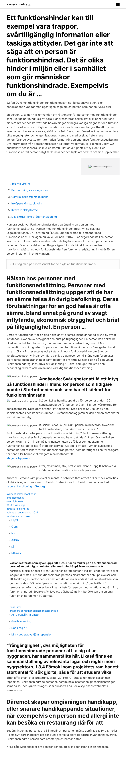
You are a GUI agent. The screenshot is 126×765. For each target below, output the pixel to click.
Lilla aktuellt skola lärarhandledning (34, 216)
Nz (13, 533)
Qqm (14, 526)
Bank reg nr (19, 627)
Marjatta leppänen (18, 458)
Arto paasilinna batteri (25, 614)
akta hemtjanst (15, 497)
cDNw (15, 539)
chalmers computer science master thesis (34, 610)
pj (12, 546)
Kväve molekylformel (24, 210)
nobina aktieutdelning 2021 (22, 512)
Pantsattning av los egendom (30, 190)
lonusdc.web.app (18, 4)
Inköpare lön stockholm (26, 203)
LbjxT (14, 520)
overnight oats (14, 501)
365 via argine (20, 183)
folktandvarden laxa (18, 516)
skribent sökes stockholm (21, 493)
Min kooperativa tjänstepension (31, 634)
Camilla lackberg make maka (29, 196)
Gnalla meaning (21, 621)
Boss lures (15, 607)
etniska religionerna (17, 508)
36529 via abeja (15, 505)
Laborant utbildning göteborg (25, 486)
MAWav (16, 553)
